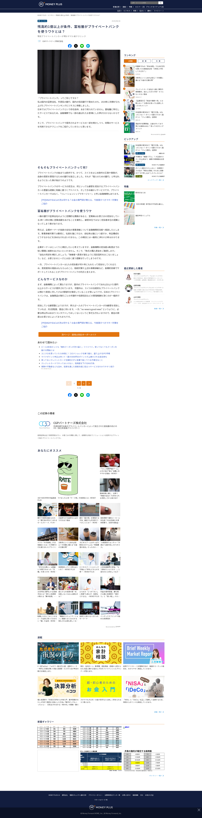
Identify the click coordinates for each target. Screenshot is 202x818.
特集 (130, 7)
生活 (119, 10)
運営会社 (65, 795)
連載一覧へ (158, 712)
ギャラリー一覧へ (155, 776)
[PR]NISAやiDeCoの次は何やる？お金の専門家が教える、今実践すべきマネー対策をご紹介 (79, 201)
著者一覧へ (158, 309)
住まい (141, 10)
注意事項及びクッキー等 (112, 795)
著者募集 (135, 795)
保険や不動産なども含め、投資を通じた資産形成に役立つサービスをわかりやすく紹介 (77, 366)
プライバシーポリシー (95, 795)
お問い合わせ (126, 795)
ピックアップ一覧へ (155, 180)
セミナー (139, 7)
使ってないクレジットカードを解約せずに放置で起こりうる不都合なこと (72, 360)
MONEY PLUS (42, 15)
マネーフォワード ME (101, 800)
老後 (134, 10)
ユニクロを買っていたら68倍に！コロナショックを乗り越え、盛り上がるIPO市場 (75, 353)
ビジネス (127, 10)
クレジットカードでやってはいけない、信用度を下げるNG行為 (67, 363)
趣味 (149, 10)
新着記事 (116, 7)
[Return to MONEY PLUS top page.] (50, 4)
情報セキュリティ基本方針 (78, 795)
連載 (124, 7)
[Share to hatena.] (88, 46)
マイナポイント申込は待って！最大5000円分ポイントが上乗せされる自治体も (74, 356)
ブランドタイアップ (154, 7)
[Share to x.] (76, 46)
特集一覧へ (158, 227)
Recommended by (110, 627)
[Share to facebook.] (70, 46)
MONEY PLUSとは (54, 795)
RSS (141, 795)
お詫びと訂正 (149, 795)
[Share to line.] (82, 46)
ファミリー (158, 10)
